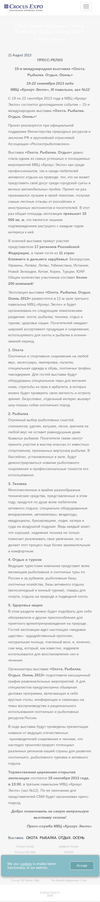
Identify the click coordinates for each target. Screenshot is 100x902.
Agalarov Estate (68, 846)
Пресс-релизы (52, 39)
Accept (82, 866)
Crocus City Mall (25, 852)
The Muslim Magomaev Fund (69, 880)
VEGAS (68, 852)
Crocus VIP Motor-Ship (25, 880)
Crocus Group (25, 846)
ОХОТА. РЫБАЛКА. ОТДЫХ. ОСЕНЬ (55, 838)
